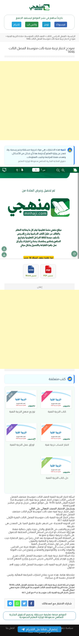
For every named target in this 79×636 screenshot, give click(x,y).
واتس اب (32, 24)
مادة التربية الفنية (15, 36)
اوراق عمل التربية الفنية (22, 444)
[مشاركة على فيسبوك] (31, 603)
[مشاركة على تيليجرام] (10, 603)
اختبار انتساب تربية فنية (57, 444)
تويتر (46, 24)
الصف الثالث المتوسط (34, 36)
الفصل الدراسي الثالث (56, 36)
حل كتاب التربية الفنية (57, 477)
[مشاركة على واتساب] (17, 603)
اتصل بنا (10, 627)
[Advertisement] (39, 100)
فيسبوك (60, 24)
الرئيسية (71, 36)
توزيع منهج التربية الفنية (22, 411)
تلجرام (16, 24)
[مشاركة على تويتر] (24, 603)
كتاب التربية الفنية (57, 411)
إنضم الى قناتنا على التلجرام (42, 629)
